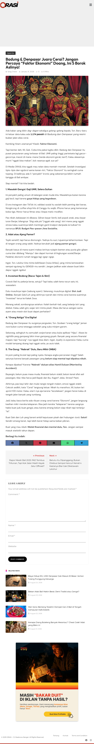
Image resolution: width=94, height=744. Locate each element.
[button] (91, 4)
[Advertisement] (47, 27)
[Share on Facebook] (12, 443)
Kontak (65, 735)
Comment (14, 494)
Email (11, 536)
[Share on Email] (54, 443)
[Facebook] (86, 740)
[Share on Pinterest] (40, 443)
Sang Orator (12, 71)
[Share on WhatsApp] (68, 443)
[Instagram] (91, 740)
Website (12, 546)
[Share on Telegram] (81, 443)
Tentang (56, 735)
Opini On (10, 53)
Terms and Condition (79, 735)
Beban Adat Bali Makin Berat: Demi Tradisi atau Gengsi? (53, 591)
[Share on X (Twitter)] (26, 443)
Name (11, 525)
